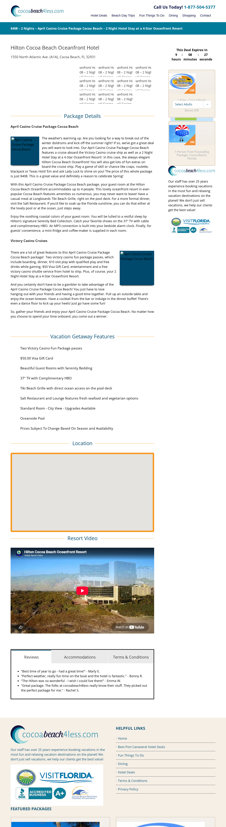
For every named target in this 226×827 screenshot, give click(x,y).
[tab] (31, 656)
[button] (82, 490)
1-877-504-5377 (199, 7)
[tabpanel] (82, 681)
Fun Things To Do (131, 755)
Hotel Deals (126, 772)
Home (122, 738)
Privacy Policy (128, 789)
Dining (123, 764)
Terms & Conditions (132, 781)
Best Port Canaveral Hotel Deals (141, 747)
